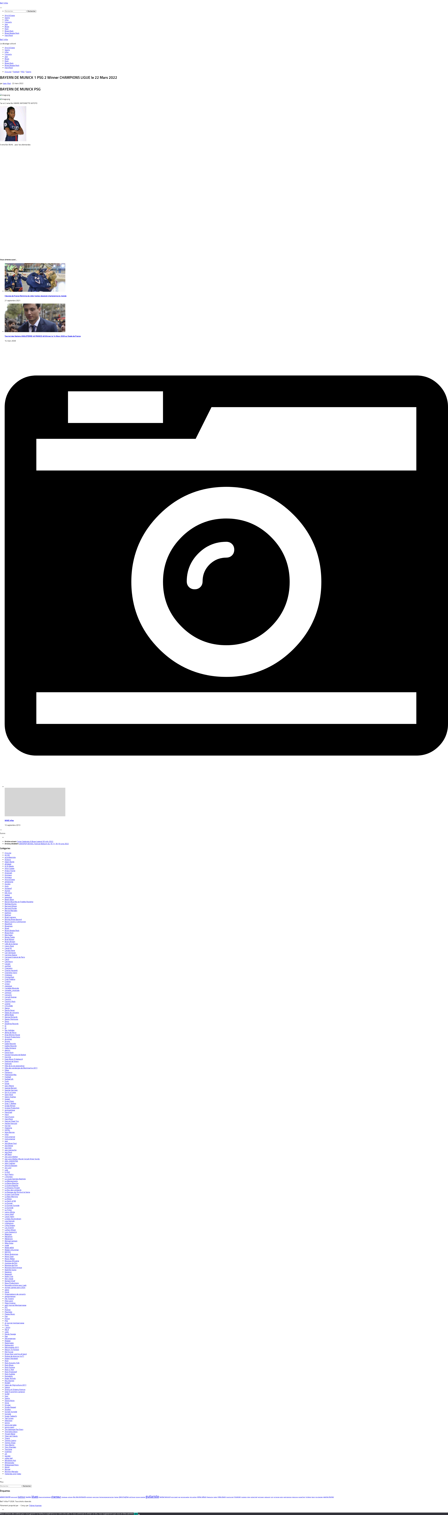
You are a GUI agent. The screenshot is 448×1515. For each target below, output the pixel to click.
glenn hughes (124, 1497)
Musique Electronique (13, 1267)
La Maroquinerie (11, 1181)
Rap (6, 1336)
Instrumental (10, 1137)
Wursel (7, 1469)
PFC (6, 1307)
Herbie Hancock (11, 1123)
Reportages (9, 1343)
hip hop (7, 1126)
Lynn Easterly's (11, 1232)
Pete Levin (9, 1301)
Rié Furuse (9, 1352)
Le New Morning (11, 1196)
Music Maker (10, 1259)
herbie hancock (165, 1497)
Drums (7, 1041)
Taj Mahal (308, 1497)
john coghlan (193, 1497)
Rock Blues (9, 1365)
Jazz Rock (8, 1152)
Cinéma (8, 981)
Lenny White (10, 1212)
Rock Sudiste (10, 1374)
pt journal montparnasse (14, 1323)
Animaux (8, 875)
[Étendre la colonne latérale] (1, 1478)
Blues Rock (9, 31)
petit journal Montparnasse (15, 1305)
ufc (6, 1454)
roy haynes (277, 1497)
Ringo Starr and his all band (16, 1354)
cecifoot (8, 966)
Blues (7, 26)
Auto (7, 886)
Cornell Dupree (10, 997)
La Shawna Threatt (12, 1188)
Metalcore (9, 1239)
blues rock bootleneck (45, 1497)
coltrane (70, 1497)
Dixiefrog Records (11, 1024)
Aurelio (7, 884)
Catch (7, 959)
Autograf (8, 888)
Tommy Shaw (10, 1443)
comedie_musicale (12, 990)
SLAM (7, 1394)
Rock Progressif (11, 1372)
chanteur (56, 1496)
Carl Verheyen (10, 953)
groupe (138, 1497)
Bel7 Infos (4, 3)
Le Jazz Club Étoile (12, 1194)
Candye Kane (10, 950)
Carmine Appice (11, 955)
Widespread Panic (12, 1465)
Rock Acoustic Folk (12, 1363)
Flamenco (8, 1072)
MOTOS (8, 1252)
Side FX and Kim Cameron (15, 1392)
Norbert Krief (10, 1281)
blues (35, 1496)
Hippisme (8, 1128)
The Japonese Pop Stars (14, 1429)
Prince (7, 1318)
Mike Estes (9, 1243)
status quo (295, 1497)
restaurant (267, 1497)
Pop (6, 1316)
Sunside (8, 1414)
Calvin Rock (9, 946)
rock (272, 1497)
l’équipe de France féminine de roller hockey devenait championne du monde (35, 296)
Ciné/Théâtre (10, 979)
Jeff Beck (8, 1154)
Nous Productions (12, 1283)
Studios (8, 1409)
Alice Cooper (9, 868)
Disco (7, 1021)
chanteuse (64, 1497)
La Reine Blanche (11, 1183)
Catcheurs (9, 961)
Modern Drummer (12, 1250)
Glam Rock (9, 1094)
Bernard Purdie (11, 908)
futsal (7, 1083)
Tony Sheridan (10, 1447)
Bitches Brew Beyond (13, 919)
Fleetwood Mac (11, 1075)
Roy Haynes (9, 1381)
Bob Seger (9, 935)
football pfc (9, 1079)
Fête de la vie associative (14, 1066)
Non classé (9, 1279)
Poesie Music (10, 1314)
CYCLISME (9, 1006)
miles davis (222, 1497)
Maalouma (210, 1497)
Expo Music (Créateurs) (14, 1059)
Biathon (8, 915)
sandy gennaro (288, 1497)
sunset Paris (301, 1497)
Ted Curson (9, 1418)
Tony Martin (9, 1445)
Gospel (7, 1099)
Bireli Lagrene (10, 917)
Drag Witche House (12, 1035)
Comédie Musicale (12, 988)
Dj (5, 1026)
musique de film (11, 1263)
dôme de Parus (10, 1032)
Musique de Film (11, 1265)
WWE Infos (9, 820)
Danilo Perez (10, 1010)
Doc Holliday (9, 1030)
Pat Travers (9, 1298)
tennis (7, 1423)
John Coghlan (10, 1163)
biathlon (8, 913)
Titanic (7, 1438)
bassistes (8, 897)
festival (116, 1497)
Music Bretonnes (11, 1254)
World (7, 1467)
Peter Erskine (10, 1303)
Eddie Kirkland (10, 1048)
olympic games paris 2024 (15, 1287)
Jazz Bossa (9, 1145)
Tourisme (8, 1449)
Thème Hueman (35, 1505)
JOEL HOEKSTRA (11, 1161)
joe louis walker (185, 1497)
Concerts (8, 22)
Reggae (7, 1341)
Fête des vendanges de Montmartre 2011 (21, 1068)
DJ (5, 1028)
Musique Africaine (12, 1261)
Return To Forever (12, 1349)
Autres (7, 890)
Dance (7, 1008)
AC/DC (7, 855)
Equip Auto (9, 1052)
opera (7, 1290)
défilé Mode (9, 1015)
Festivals (8, 1063)
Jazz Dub (8, 1148)
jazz (179, 1497)
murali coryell (230, 1497)
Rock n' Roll (9, 1369)
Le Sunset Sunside (12, 1205)
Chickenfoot (9, 977)
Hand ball (8, 1112)
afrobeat (8, 864)
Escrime (8, 1057)
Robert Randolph (11, 1358)
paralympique (10, 1296)
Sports (7, 18)
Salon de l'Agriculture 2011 (15, 1385)
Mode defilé (9, 1247)
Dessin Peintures (11, 1019)
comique (8, 992)
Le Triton (8, 1210)
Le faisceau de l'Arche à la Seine (17, 1192)
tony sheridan (319, 1497)
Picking (7, 1310)
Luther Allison (10, 1230)
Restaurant (9, 1345)
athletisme (9, 882)
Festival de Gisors (12, 1061)
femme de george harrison (106, 1497)
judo (6, 1170)
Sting (7, 1403)
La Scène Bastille (11, 1185)
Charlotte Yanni (11, 973)
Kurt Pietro (9, 1174)
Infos (7, 20)
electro (7, 1050)
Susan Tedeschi (11, 1416)
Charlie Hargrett (11, 970)
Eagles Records (11, 1046)
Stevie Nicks (9, 1400)
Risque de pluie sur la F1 (14, 1356)
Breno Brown (10, 941)
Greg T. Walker (10, 1103)
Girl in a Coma (10, 1092)
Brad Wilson (9, 939)
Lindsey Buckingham (13, 1219)
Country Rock (10, 1001)
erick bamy (89, 1497)
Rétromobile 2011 (12, 1347)
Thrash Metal (10, 1434)
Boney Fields (10, 937)
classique (8, 986)
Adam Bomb (9, 862)
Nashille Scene (10, 1270)
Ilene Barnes (10, 1132)
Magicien (8, 1234)
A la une (8, 72)
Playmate (8, 1312)
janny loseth (174, 1497)
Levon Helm (9, 1216)
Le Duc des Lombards (13, 1190)
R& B (7, 1330)
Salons (7, 1387)
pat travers (261, 1497)
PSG (22, 72)
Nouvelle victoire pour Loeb (15, 1285)
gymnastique (10, 1110)
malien (215, 1497)
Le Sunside (9, 1208)
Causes (7, 964)
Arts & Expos (10, 15)
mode (7, 1245)
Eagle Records (10, 1043)
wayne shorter (328, 1497)
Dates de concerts (12, 1012)
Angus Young (10, 871)
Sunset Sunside (11, 1412)
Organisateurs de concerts (15, 1294)
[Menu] (1, 7)
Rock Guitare (10, 1367)
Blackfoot (8, 924)
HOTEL (7, 1130)
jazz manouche (10, 1150)
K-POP (7, 1172)
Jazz (6, 24)
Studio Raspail (10, 1407)
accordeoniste (10, 857)
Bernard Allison (11, 906)
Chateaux (8, 975)
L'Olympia (8, 1177)
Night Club (9, 1276)
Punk (7, 1325)
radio (7, 1332)
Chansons (8, 968)
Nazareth (8, 1274)
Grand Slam (9, 1101)
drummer (8, 1039)
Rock (7, 29)
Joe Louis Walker (11, 1157)
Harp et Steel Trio (12, 1121)
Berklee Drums (10, 904)
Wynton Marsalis (11, 1471)
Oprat (7, 1292)
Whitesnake (9, 1463)
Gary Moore (9, 1086)
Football (16, 72)
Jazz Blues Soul (11, 1143)
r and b (7, 1327)
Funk (7, 1081)
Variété (7, 1456)
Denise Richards (11, 1017)
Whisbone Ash (10, 1460)
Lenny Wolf (9, 1214)
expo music (96, 1497)
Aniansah (8, 873)
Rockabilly (9, 1376)
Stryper (8, 1405)
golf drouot (132, 1497)
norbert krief (253, 1497)
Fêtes (7, 1070)
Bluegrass (8, 926)
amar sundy (14, 1497)
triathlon (8, 1451)
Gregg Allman (10, 1106)
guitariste (152, 1496)
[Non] (139, 1514)
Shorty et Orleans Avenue (15, 1389)
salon (281, 1497)
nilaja (248, 1497)
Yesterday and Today (13, 1474)
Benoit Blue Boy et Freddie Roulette (19, 902)
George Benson (11, 1088)
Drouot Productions (12, 1037)
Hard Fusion (9, 1117)
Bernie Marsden (11, 910)
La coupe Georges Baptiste (15, 1179)
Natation (8, 1272)
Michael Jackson (11, 1241)
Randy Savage (10, 1334)
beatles (28, 1497)
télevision (8, 1420)
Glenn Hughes (10, 1097)
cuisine (7, 1004)
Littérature (9, 1223)
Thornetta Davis (11, 1432)
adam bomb (5, 1497)
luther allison (201, 1497)
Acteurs (8, 859)
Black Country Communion (15, 922)
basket (7, 895)
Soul (6, 1396)
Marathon (8, 1236)
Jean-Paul (7, 83)
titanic (313, 1497)
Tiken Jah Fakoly (11, 1436)
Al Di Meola (9, 866)
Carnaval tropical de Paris (15, 957)
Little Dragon (10, 1225)
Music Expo (9, 1256)
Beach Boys (9, 899)
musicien (237, 1497)
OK (136, 1514)
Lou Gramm (9, 1228)
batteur (21, 1496)
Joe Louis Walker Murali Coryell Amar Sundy (22, 1159)
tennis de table (10, 1425)
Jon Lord (8, 1168)
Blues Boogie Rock (12, 33)
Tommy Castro (10, 1440)
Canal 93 (8, 948)
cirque (7, 984)
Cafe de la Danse (11, 944)
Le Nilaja (8, 1199)
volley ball (9, 1458)
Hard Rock (9, 35)
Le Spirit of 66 (10, 1201)
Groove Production (12, 1108)
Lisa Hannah (10, 1221)
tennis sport (9, 1427)
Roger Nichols (10, 1378)
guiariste (142, 1497)
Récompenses (10, 1338)
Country (8, 999)
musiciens (244, 1497)
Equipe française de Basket (15, 1055)
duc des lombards (79, 1497)
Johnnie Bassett (11, 1165)
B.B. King (8, 893)
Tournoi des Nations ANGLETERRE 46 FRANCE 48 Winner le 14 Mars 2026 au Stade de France (43, 336)
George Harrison (11, 1090)
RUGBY (7, 1383)
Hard (7, 1114)
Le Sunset (9, 1203)
